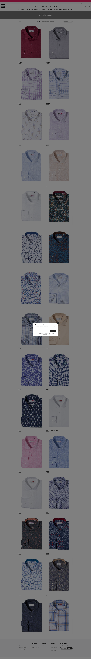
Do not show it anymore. (46, 334)
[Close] (58, 323)
